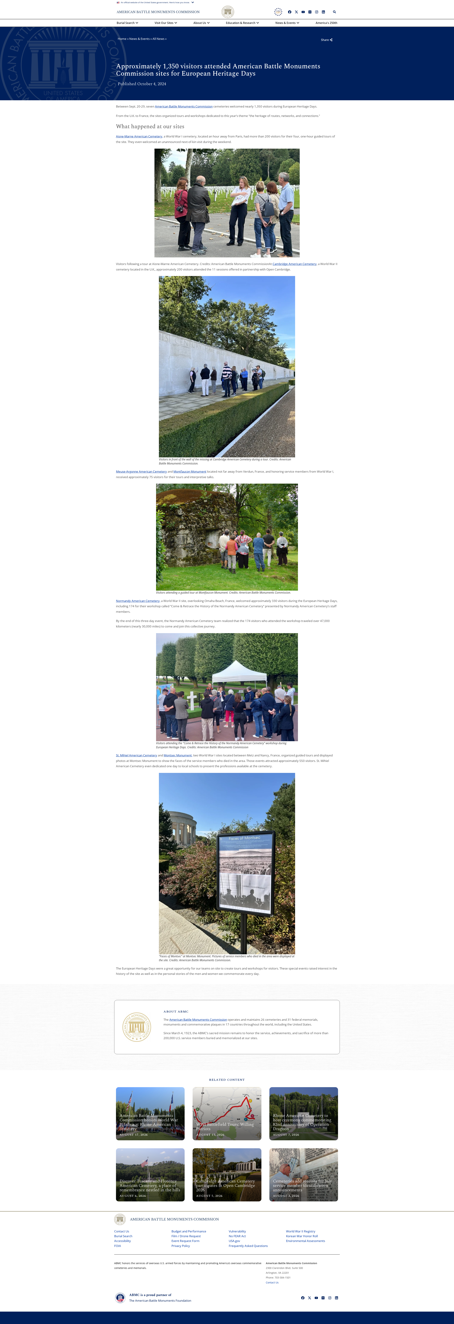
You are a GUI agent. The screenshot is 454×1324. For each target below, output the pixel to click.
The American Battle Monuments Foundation (160, 1300)
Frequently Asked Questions (248, 1246)
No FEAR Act (237, 1236)
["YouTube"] (303, 12)
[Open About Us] (208, 23)
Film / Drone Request (186, 1236)
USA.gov (234, 1241)
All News (158, 39)
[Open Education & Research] (257, 23)
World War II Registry (300, 1231)
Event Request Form (185, 1241)
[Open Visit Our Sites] (175, 23)
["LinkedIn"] (323, 12)
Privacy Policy (180, 1246)
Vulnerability (237, 1231)
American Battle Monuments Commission (198, 1020)
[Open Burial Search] (136, 23)
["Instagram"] (316, 12)
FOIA (117, 1246)
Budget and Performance (188, 1231)
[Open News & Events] (298, 23)
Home (122, 39)
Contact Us (121, 1231)
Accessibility (122, 1241)
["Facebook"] (289, 12)
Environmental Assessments (305, 1241)
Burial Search (123, 1236)
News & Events (139, 39)
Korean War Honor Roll (302, 1236)
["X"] (296, 12)
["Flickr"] (309, 12)
